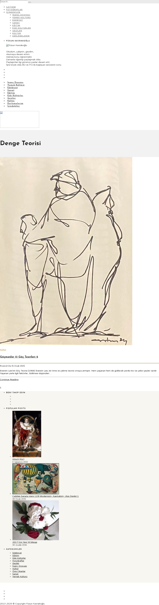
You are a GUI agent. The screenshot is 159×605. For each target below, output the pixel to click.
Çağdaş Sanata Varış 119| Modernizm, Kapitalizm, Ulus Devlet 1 (45, 496)
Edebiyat (17, 20)
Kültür (16, 33)
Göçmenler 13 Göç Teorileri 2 (19, 357)
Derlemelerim (21, 36)
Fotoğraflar (14, 10)
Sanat (16, 23)
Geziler (17, 31)
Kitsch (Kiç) (18, 459)
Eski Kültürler (21, 28)
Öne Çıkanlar (18, 571)
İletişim (11, 7)
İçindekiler (13, 12)
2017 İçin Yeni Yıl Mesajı (24, 542)
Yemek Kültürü (21, 18)
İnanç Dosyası (21, 15)
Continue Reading (9, 379)
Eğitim (16, 25)
